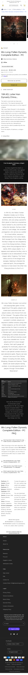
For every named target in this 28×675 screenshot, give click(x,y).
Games (5, 540)
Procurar (5, 556)
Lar (10, 9)
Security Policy (7, 602)
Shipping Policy (7, 609)
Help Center (6, 573)
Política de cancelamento (14, 671)
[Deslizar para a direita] (17, 43)
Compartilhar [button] (6, 136)
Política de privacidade (10, 666)
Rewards (5, 553)
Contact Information (8, 606)
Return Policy (6, 599)
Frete (2, 72)
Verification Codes (8, 563)
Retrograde (11, 662)
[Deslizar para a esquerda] (10, 43)
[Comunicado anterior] (2, 2)
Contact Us (6, 579)
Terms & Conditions (8, 596)
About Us (5, 544)
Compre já (14, 85)
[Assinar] (23, 623)
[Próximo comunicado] (25, 2)
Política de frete (8, 669)
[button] (3, 5)
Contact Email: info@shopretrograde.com (14, 583)
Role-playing (17, 9)
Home (5, 9)
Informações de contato (19, 669)
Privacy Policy (6, 592)
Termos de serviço (21, 666)
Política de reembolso (16, 664)
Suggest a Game (7, 560)
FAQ (4, 576)
